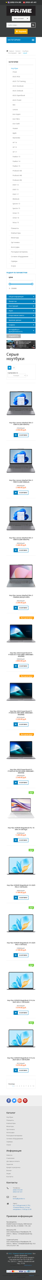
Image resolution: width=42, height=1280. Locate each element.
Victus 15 (16, 222)
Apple (14, 133)
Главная (11, 51)
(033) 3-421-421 (17, 1192)
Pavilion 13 (16, 157)
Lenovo (15, 109)
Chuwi (15, 72)
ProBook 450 (17, 180)
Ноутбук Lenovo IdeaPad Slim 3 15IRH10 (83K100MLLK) (21, 481)
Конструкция (12, 53)
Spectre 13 (16, 204)
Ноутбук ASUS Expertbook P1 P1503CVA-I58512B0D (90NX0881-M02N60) (21, 713)
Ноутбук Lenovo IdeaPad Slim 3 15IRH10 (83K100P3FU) (21, 423)
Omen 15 (16, 213)
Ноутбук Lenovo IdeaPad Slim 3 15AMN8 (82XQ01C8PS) (21, 596)
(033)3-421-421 (30, 2)
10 (33, 1086)
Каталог (18, 51)
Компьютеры (16, 233)
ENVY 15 (16, 189)
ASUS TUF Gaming (19, 81)
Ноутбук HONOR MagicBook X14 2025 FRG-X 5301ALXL (21, 943)
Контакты (9, 1177)
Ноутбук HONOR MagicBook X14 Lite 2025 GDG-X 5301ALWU (21, 1001)
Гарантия (9, 1164)
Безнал (8, 1170)
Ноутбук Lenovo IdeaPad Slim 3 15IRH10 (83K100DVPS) (21, 538)
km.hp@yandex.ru (19, 1199)
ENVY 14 (16, 185)
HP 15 (15, 147)
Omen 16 (16, 218)
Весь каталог (19, 18)
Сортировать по (13, 373)
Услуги (13, 266)
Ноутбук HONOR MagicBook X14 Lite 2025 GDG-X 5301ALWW (21, 1059)
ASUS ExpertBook (19, 95)
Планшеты (15, 228)
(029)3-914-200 (15, 2)
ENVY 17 (16, 194)
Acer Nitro (16, 119)
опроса (31, 1275)
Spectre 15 (16, 208)
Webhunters (28, 1265)
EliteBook (16, 199)
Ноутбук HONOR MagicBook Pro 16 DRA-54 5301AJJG (21, 828)
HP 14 (15, 142)
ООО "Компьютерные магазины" (20, 1253)
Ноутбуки (25, 51)
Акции (8, 1173)
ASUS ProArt (17, 100)
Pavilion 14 (16, 161)
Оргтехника (15, 242)
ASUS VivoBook (18, 86)
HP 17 (15, 152)
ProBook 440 (17, 175)
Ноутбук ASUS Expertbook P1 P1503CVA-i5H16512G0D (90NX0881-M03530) (21, 771)
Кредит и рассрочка (13, 1167)
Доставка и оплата (12, 1161)
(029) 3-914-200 (17, 1190)
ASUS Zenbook (18, 91)
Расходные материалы (19, 252)
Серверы (14, 261)
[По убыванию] (27, 375)
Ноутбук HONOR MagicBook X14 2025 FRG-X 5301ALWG (21, 886)
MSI (14, 105)
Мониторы (15, 238)
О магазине (10, 1158)
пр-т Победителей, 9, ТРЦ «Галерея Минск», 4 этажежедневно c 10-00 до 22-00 (22, 1207)
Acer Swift (16, 124)
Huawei (15, 128)
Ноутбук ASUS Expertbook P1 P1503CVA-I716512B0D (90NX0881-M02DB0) (21, 654)
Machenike (16, 138)
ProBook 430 (17, 171)
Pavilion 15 (16, 166)
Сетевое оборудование (19, 256)
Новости (9, 1155)
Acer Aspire (16, 114)
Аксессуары (15, 247)
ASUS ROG (16, 77)
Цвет (19, 53)
